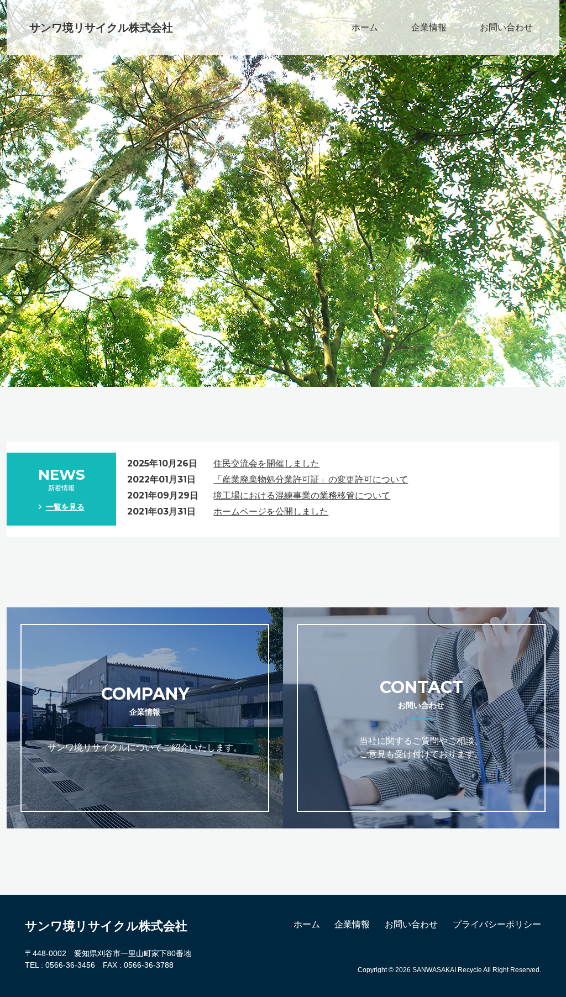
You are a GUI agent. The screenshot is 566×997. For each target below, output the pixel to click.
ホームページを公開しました (270, 511)
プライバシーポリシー (497, 924)
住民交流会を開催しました (266, 463)
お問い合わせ (506, 27)
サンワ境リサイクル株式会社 (101, 28)
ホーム (365, 27)
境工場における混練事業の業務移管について (301, 495)
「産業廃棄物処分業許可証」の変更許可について (310, 479)
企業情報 (429, 27)
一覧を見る (65, 506)
